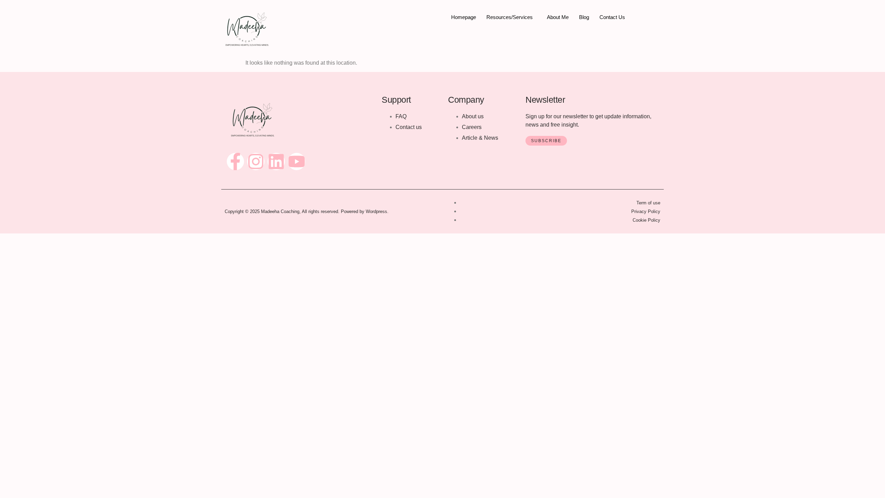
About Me (558, 17)
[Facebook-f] (235, 161)
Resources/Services (509, 17)
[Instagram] (255, 161)
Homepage (463, 17)
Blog (584, 17)
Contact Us (612, 17)
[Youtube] (296, 161)
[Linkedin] (276, 161)
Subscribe (546, 140)
